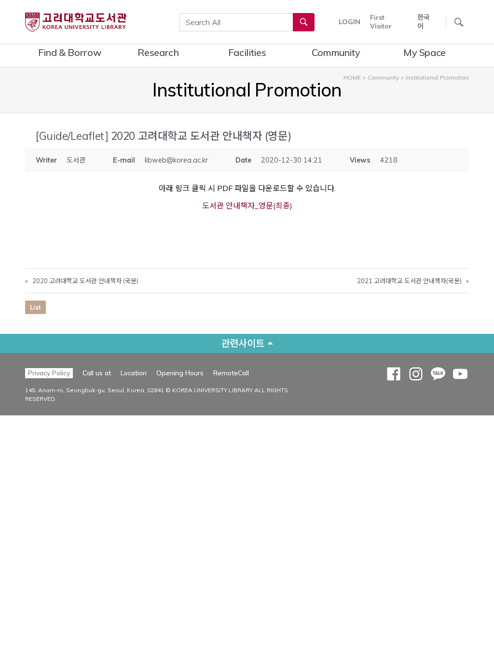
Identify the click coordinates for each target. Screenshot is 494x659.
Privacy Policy (49, 373)
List (35, 307)
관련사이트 (242, 343)
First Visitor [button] (381, 21)
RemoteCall (231, 372)
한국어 (423, 21)
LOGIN (349, 21)
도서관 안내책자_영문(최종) (247, 205)
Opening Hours (180, 373)
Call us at (96, 373)
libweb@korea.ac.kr (176, 160)
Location (134, 373)
